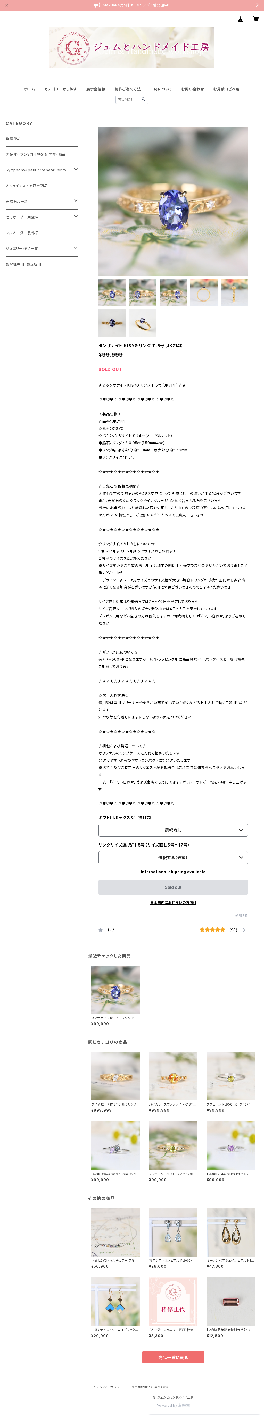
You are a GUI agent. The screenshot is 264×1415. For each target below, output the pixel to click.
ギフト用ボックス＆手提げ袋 (124, 817)
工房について (161, 89)
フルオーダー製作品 (22, 233)
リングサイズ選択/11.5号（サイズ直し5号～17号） (144, 845)
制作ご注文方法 (128, 89)
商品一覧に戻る (173, 1357)
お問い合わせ (192, 89)
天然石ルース (17, 201)
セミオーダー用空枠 (22, 217)
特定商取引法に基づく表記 (150, 1387)
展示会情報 (95, 89)
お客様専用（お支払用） (25, 264)
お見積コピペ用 (226, 89)
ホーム (29, 89)
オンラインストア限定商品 (27, 185)
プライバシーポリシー (107, 1387)
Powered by (167, 1406)
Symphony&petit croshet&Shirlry (36, 170)
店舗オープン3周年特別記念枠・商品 (36, 154)
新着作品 (13, 138)
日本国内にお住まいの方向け (173, 902)
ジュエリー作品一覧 (22, 248)
